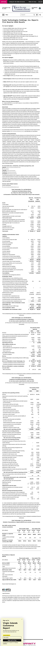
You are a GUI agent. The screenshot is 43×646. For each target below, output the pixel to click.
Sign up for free (12, 640)
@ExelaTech (6, 168)
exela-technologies (11, 170)
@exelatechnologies (11, 172)
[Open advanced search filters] (37, 14)
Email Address (6, 635)
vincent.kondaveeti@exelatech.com (11, 187)
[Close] (21, 619)
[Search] (34, 14)
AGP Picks (3, 1)
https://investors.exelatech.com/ (14, 167)
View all (40, 1)
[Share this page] (40, 15)
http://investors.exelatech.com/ (17, 131)
